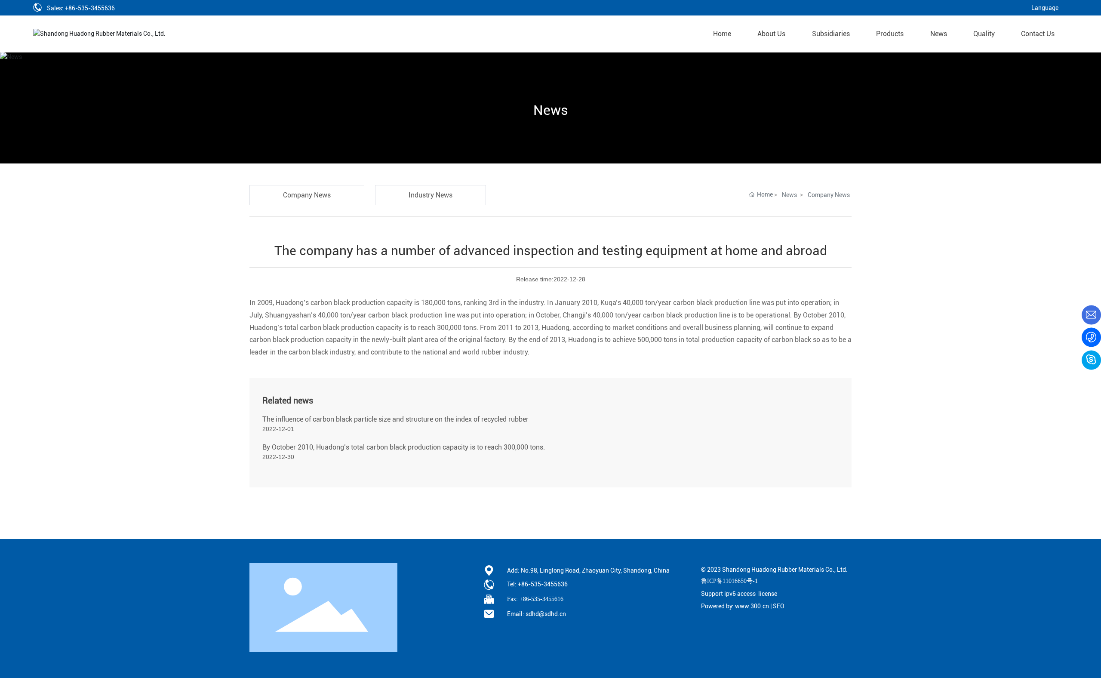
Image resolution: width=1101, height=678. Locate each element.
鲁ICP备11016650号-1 (729, 581)
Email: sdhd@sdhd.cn (536, 613)
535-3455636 (549, 584)
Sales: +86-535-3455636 (81, 8)
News (550, 110)
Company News (829, 194)
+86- (524, 584)
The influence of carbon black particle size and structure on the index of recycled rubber (395, 419)
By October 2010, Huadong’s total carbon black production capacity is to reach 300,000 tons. (403, 447)
